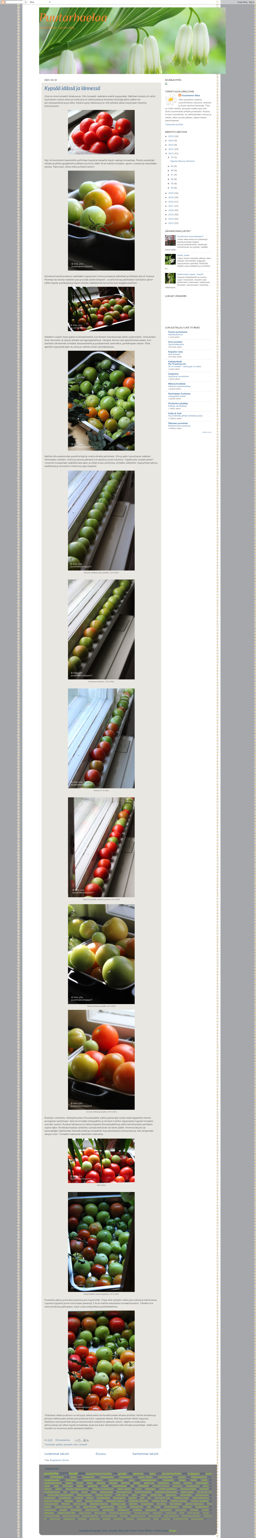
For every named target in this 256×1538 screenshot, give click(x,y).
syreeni (182, 1477)
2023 (171, 144)
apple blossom (90, 1506)
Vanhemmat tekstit (145, 1454)
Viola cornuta (55, 1519)
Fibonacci (66, 1503)
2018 (171, 201)
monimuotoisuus (143, 1519)
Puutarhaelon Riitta (190, 95)
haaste (105, 1485)
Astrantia (123, 1516)
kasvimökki (168, 1479)
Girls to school (79, 1503)
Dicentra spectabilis (200, 1501)
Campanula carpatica (115, 1501)
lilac (65, 1492)
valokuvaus (49, 1513)
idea (149, 1506)
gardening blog (107, 1506)
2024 (171, 140)
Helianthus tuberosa (99, 1503)
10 (172, 157)
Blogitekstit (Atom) (59, 1460)
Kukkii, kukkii (183, 255)
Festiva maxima (51, 1503)
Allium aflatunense (201, 1498)
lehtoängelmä (119, 1498)
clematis (113, 1482)
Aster (79, 1501)
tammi (90, 1482)
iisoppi (157, 1506)
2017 (171, 205)
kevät (73, 1473)
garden (59, 1444)
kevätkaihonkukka (52, 1492)
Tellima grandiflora (167, 1489)
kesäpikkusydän (51, 1479)
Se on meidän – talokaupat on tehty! (184, 366)
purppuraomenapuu (93, 1479)
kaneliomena (49, 1498)
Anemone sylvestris (90, 1516)
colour (144, 1495)
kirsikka (176, 1482)
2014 (171, 218)
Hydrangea (150, 1489)
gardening (92, 1485)
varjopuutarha (106, 1477)
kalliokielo (187, 1506)
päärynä (47, 1489)
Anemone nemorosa (71, 1516)
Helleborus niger (118, 1503)
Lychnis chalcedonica (194, 1503)
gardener (106, 1519)
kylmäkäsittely (103, 1498)
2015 (171, 214)
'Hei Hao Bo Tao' (162, 1498)
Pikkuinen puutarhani (178, 423)
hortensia (204, 1489)
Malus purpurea (84, 1495)
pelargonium (150, 1510)
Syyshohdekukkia (176, 344)
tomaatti (83, 1444)
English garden (187, 1492)
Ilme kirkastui (174, 354)
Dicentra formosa (161, 1486)
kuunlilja (63, 1510)
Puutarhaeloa (73, 17)
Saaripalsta (173, 373)
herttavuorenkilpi (188, 1489)
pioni (209, 1473)
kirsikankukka (65, 1498)
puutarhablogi (115, 1479)
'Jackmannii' (157, 1513)
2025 (171, 136)
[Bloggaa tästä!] (79, 1440)
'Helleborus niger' (181, 1498)
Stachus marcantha (63, 1506)
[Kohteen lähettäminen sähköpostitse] (76, 1440)
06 (172, 179)
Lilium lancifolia (154, 1516)
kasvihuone (163, 1482)
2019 (171, 197)
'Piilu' (182, 1513)
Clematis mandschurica (103, 1489)
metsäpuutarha (192, 1486)
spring (73, 1477)
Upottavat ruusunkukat (178, 376)
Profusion (67, 1485)
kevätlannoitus (202, 1506)
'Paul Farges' (171, 1513)
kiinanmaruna (50, 1510)
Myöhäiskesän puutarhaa (179, 425)
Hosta (138, 1489)
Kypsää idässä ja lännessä (72, 88)
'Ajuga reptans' (85, 1513)
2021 (171, 153)
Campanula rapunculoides (166, 1492)
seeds (93, 1492)
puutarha (68, 1444)
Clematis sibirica (159, 1501)
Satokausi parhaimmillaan (179, 386)
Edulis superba (124, 1489)
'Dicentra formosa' (141, 1513)
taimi (153, 1473)
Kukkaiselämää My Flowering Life (177, 362)
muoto (155, 1519)
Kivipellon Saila (175, 351)
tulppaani (193, 1473)
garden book (94, 1519)
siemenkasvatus (148, 1479)
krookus (188, 1482)
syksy (46, 1485)
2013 (171, 223)
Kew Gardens (176, 1503)
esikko (80, 1485)
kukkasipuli (71, 1479)
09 (172, 166)
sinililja (80, 1482)
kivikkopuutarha (199, 1477)
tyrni (142, 1498)
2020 (171, 193)
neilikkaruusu (123, 1510)
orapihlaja (137, 1510)
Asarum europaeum (109, 1516)
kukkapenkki (88, 1477)
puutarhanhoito (171, 1473)
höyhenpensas (136, 1506)
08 (172, 170)
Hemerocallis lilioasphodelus (60, 1495)
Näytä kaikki (207, 432)
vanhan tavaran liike (66, 1513)
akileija (137, 1482)
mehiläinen (143, 1485)
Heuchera (133, 1503)
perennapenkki (165, 1477)
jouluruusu (177, 1486)
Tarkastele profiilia (174, 124)
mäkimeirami (108, 1510)
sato (75, 1444)
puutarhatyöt (126, 1477)
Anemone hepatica (52, 1501)
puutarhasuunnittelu (99, 1473)
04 (172, 187)
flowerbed (82, 1519)
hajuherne (122, 1506)
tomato (205, 1510)
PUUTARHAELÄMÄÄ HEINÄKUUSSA (185, 415)
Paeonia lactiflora (104, 1495)
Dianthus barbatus (179, 1501)
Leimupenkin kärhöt (177, 396)
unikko (58, 1489)
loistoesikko (76, 1510)
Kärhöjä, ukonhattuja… (178, 405)
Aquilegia (69, 1501)
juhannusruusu (202, 1495)
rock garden (181, 1510)
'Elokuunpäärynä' (123, 1492)
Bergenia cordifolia (93, 1501)
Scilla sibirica (122, 1495)
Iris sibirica (161, 1503)
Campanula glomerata (138, 1501)
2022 (171, 149)
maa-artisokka (92, 1510)
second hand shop (180, 1519)
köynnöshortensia (52, 1482)
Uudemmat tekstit (56, 1454)
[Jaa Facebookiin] (84, 1440)
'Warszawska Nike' (52, 1516)
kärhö (204, 1479)
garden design (145, 1477)
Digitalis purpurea (138, 1516)
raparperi (132, 1498)
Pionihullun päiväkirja (178, 403)
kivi (132, 1485)
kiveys (182, 1479)
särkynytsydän (106, 1492)
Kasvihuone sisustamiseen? (190, 236)
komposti (79, 1498)
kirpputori (130, 1519)
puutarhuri (165, 1519)
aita (78, 1506)
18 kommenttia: (63, 1440)
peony (205, 1486)
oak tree (74, 1492)
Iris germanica (147, 1503)
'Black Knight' (100, 1513)
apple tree (149, 1482)
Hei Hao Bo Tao (204, 1492)
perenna (138, 1473)
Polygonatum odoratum (191, 1516)
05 (172, 183)
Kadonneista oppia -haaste (190, 274)
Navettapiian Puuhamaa (179, 393)
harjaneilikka (186, 1495)
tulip (56, 1485)
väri (149, 1498)
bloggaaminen (69, 1519)
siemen (69, 1482)
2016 (171, 210)
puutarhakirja (166, 1510)
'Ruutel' (206, 1513)
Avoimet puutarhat (143, 1492)
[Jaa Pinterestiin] (87, 1440)
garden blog (156, 1495)
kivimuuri (125, 1482)
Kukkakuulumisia (175, 334)
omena (85, 1492)
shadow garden (197, 1519)
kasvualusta (118, 1519)
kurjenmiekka (202, 1482)
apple (134, 1495)
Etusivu (101, 1454)
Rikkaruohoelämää (176, 383)
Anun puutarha (175, 341)
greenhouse (171, 1495)
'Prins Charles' (193, 1513)
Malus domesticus (171, 1516)
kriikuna (90, 1498)
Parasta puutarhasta (177, 331)
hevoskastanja (119, 1485)
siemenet (194, 1510)
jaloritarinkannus (171, 1506)
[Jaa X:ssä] (81, 1440)
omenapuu (57, 1477)
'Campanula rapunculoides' (120, 1513)
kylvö (193, 1479)
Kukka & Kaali (174, 413)
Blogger (173, 1530)
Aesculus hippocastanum (77, 1489)
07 (172, 174)
